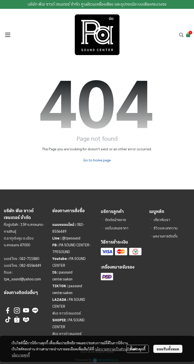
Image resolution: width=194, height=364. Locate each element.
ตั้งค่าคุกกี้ (138, 349)
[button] (181, 34)
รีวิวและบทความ (166, 228)
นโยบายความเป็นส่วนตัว (113, 349)
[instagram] (17, 310)
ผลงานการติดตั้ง (165, 236)
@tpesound (71, 238)
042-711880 (29, 259)
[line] (35, 310)
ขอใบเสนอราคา (116, 228)
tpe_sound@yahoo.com (22, 279)
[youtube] (26, 310)
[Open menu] (8, 35)
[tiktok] (8, 320)
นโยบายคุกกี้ (21, 355)
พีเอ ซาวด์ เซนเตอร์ (67, 334)
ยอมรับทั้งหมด (168, 349)
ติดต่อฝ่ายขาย (115, 220)
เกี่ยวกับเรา (162, 220)
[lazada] (26, 320)
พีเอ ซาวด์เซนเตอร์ (66, 313)
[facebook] (8, 310)
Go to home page (97, 160)
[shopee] (17, 320)
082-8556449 (30, 266)
